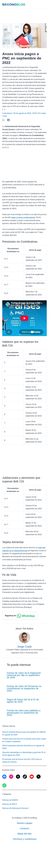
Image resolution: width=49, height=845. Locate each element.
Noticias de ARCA (9, 804)
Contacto (24, 828)
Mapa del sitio (25, 833)
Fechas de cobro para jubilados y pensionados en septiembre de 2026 (23, 712)
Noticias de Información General (15, 808)
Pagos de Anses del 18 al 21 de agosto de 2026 (23, 700)
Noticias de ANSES (10, 800)
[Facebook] (8, 120)
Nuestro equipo (24, 823)
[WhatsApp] (3, 120)
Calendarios (7, 113)
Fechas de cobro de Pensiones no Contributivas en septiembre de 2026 (24, 688)
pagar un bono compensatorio (23, 217)
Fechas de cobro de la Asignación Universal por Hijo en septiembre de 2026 (24, 675)
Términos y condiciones (24, 839)
